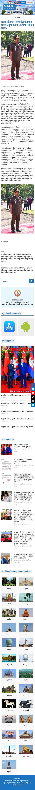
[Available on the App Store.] (9, 327)
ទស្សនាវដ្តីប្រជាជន (8, 341)
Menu (18, 17)
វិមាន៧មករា (9, 6)
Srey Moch (21, 86)
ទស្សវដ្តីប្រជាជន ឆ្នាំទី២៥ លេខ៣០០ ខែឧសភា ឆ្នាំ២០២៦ (17, 411)
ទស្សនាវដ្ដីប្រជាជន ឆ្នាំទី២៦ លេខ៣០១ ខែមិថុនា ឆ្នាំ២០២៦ (17, 403)
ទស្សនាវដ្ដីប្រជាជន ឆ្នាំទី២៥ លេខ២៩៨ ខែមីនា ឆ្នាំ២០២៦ (17, 427)
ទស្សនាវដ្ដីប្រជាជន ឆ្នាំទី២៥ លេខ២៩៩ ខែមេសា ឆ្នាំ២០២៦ (17, 419)
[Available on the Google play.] (26, 327)
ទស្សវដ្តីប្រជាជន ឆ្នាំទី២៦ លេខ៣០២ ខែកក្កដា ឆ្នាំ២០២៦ (16, 395)
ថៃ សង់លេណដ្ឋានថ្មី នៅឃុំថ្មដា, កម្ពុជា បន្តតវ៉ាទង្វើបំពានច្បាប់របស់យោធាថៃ (23, 461)
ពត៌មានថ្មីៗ (5, 242)
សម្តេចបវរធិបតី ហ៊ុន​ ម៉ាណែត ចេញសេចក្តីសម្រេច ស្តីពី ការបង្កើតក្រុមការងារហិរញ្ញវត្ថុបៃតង (24, 556)
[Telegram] (33, 389)
